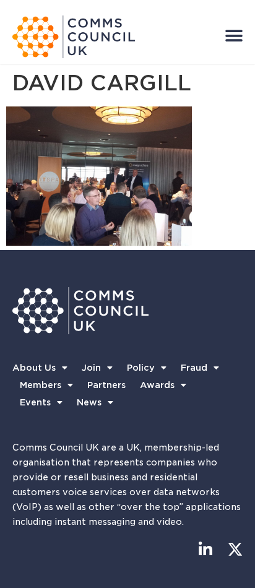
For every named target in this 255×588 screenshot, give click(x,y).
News (89, 402)
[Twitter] (235, 549)
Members (40, 385)
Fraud (194, 368)
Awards (157, 385)
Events (35, 402)
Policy (141, 368)
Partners (106, 385)
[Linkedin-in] (205, 549)
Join (91, 368)
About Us (34, 368)
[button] (234, 36)
